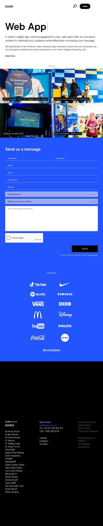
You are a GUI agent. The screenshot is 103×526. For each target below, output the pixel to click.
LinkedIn (43, 438)
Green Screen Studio (14, 464)
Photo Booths (11, 477)
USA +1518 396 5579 (49, 431)
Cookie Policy (84, 425)
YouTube (43, 444)
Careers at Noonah (86, 422)
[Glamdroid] (14, 422)
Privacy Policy (93, 255)
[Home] (9, 6)
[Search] (74, 6)
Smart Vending (11, 492)
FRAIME (8, 458)
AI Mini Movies (11, 434)
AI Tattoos (10, 440)
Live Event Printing (13, 471)
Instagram (43, 441)
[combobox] (51, 194)
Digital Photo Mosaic (14, 452)
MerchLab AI (11, 474)
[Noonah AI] (14, 425)
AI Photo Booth (12, 431)
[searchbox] (54, 194)
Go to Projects (51, 350)
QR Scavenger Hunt (14, 486)
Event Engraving (12, 455)
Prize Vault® (10, 483)
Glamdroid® (10, 461)
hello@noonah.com (48, 425)
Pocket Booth (11, 480)
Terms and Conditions (88, 431)
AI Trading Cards (12, 443)
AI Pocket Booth (12, 437)
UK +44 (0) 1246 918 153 (51, 428)
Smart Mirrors (11, 489)
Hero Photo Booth (13, 467)
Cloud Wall (10, 449)
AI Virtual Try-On (12, 446)
